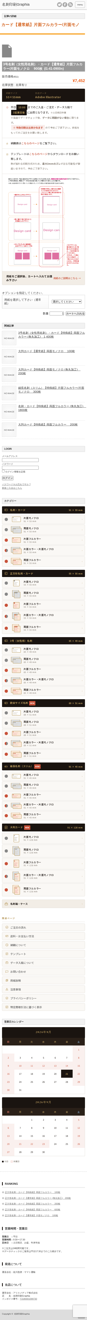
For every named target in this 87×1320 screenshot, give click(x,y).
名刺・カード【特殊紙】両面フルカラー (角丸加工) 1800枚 (51, 408)
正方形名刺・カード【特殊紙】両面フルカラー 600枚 (32, 1209)
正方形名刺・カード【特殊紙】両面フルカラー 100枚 (32, 1192)
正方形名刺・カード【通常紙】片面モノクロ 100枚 (31, 1215)
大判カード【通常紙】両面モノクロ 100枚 (46, 351)
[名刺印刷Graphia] (19, 4)
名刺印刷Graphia (22, 1314)
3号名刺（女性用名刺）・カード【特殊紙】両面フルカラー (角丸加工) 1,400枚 (51, 334)
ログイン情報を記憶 (15, 471)
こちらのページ (30, 143)
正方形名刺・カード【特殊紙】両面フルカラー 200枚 (32, 1203)
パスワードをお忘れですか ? (16, 484)
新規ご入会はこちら (12, 488)
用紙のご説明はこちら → (67, 278)
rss (70, 4)
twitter (59, 4)
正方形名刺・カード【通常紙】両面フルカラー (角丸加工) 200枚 (38, 1198)
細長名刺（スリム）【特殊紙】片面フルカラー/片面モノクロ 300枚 (51, 389)
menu (80, 4)
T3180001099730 (28, 1299)
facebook (65, 4)
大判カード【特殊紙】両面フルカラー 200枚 (48, 424)
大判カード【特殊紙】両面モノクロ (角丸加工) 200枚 (49, 371)
